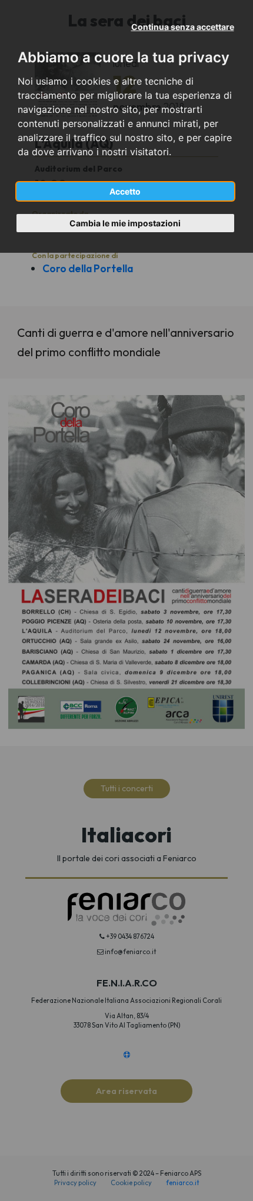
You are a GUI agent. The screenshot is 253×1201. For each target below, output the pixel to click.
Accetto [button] (125, 191)
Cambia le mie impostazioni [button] (125, 223)
